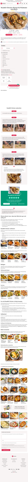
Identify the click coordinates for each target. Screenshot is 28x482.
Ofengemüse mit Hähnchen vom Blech (22, 375)
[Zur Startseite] (3, 3)
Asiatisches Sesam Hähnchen (23, 403)
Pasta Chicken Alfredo (22, 419)
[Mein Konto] (24, 3)
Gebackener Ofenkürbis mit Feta (23, 298)
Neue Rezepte (4, 462)
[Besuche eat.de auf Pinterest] (16, 469)
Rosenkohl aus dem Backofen (10, 298)
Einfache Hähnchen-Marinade (9, 261)
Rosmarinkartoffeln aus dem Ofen (4, 282)
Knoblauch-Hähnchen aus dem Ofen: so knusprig (10, 402)
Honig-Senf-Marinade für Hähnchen (17, 261)
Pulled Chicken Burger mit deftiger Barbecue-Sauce (10, 341)
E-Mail (14, 460)
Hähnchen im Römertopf (16, 403)
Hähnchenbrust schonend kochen (3, 385)
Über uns (23, 461)
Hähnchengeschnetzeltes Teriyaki (4, 419)
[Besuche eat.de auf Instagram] (11, 469)
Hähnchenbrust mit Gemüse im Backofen (10, 385)
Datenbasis (10, 74)
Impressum (23, 460)
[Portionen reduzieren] (2, 48)
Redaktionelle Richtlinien (23, 465)
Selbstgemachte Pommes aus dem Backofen (17, 282)
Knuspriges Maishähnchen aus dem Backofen (24, 384)
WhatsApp (14, 461)
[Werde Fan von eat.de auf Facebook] (18, 469)
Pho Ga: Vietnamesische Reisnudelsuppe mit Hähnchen (3, 341)
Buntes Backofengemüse (3, 298)
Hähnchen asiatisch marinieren (2, 261)
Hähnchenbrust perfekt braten (12, 375)
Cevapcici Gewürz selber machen (17, 248)
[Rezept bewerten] (14, 197)
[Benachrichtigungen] (22, 3)
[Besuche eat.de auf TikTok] (15, 469)
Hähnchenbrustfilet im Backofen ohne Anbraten (4, 375)
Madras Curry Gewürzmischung (3, 248)
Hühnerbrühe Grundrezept (10, 361)
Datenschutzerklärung (23, 462)
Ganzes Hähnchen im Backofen (12, 394)
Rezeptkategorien (5, 460)
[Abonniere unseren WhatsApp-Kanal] (13, 469)
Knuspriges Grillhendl (16, 385)
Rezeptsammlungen (4, 461)
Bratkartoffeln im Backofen (10, 282)
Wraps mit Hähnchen (16, 342)
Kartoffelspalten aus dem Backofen (23, 282)
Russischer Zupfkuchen (5, 465)
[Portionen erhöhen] (14, 48)
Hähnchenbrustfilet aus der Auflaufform (22, 428)
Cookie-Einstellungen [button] (23, 466)
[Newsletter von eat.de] (14, 408)
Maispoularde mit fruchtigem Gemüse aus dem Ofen (4, 402)
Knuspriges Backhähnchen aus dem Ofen (5, 394)
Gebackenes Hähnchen (13, 419)
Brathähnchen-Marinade (23, 261)
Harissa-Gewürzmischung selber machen (10, 247)
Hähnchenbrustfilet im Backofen (12, 428)
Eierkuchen (4, 466)
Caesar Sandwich (24, 342)
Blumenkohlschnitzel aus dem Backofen (17, 298)
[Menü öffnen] (26, 3)
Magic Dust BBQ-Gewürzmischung (24, 248)
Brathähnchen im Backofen (23, 394)
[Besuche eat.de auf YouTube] (9, 469)
